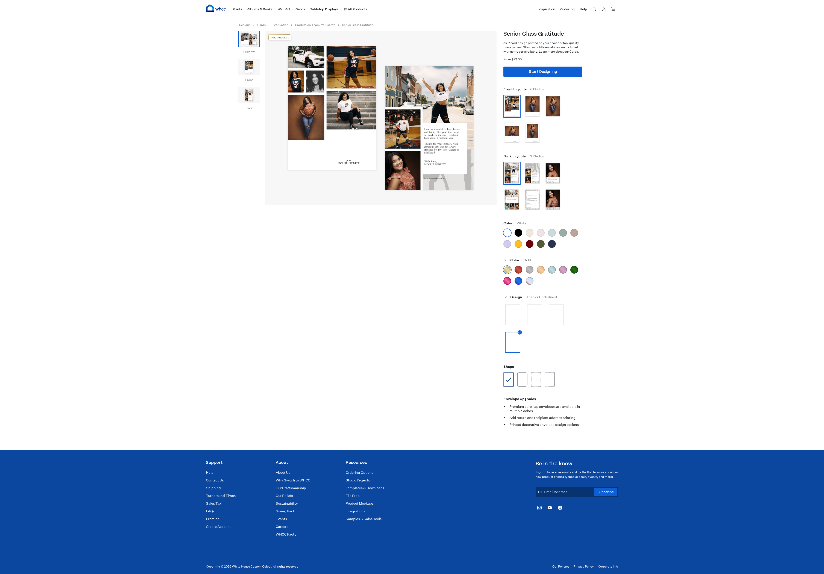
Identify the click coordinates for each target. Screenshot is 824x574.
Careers (282, 527)
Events (281, 519)
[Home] (216, 8)
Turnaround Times (221, 496)
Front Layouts (523, 89)
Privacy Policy (584, 566)
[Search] (594, 9)
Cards (261, 25)
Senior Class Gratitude (357, 25)
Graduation (280, 25)
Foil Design (530, 297)
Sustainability (287, 503)
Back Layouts (523, 156)
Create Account (218, 527)
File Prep (353, 496)
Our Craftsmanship (291, 488)
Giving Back (285, 511)
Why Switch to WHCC (293, 480)
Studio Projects (358, 480)
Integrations (355, 511)
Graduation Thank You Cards (315, 25)
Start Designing (543, 71)
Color (514, 223)
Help (210, 472)
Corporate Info (608, 566)
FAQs (210, 511)
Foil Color (517, 260)
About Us (283, 472)
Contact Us (215, 480)
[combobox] (594, 9)
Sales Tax (213, 503)
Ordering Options (359, 472)
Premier (212, 519)
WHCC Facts (286, 534)
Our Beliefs (284, 496)
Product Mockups (360, 503)
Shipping (213, 488)
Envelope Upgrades (519, 399)
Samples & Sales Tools (364, 519)
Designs (244, 25)
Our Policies (560, 566)
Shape (508, 367)
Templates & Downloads (365, 488)
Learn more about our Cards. (559, 51)
